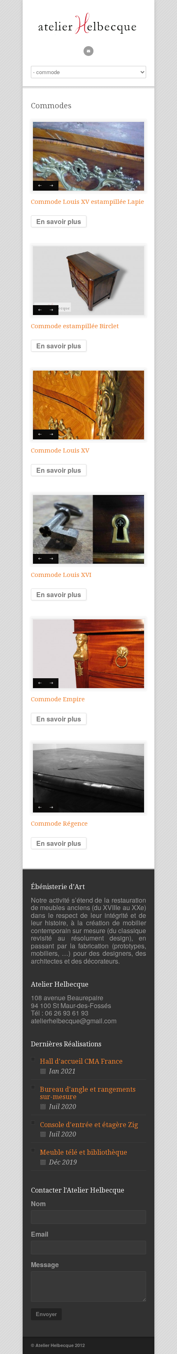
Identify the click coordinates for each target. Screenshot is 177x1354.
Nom (38, 1203)
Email (39, 1234)
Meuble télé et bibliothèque (83, 1152)
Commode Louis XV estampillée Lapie (87, 201)
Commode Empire (58, 699)
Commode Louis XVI (61, 575)
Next (52, 186)
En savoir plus (58, 221)
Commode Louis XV (60, 450)
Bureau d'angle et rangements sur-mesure (87, 1093)
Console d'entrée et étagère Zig (89, 1125)
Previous (39, 186)
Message (45, 1264)
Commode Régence (59, 823)
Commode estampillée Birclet (75, 326)
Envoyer (46, 1314)
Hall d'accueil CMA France (81, 1061)
